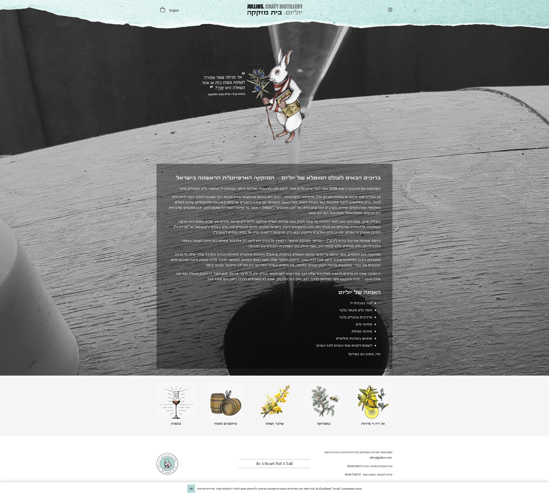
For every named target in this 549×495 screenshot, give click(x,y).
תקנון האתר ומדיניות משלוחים (376, 452)
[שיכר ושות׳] (274, 406)
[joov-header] (274, 9)
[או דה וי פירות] (372, 406)
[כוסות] (176, 406)
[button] (390, 10)
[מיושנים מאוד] (225, 406)
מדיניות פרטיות (350, 452)
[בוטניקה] (323, 406)
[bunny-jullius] (274, 95)
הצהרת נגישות (332, 452)
